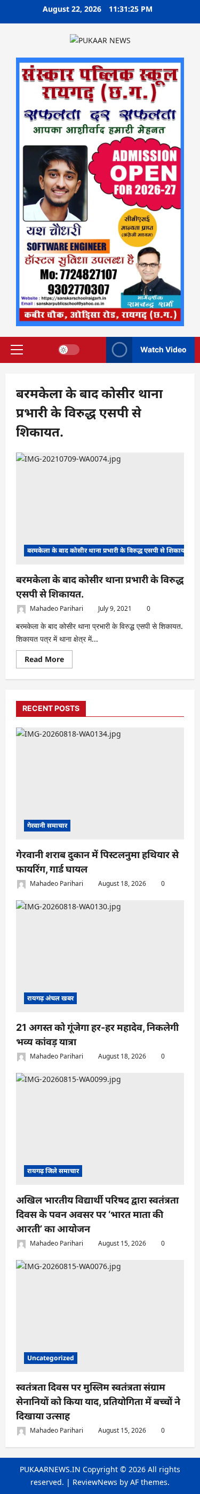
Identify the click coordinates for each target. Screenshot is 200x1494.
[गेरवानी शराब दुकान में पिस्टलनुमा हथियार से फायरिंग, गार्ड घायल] (100, 783)
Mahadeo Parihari (55, 608)
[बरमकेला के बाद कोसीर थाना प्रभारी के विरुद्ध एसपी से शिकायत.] (100, 508)
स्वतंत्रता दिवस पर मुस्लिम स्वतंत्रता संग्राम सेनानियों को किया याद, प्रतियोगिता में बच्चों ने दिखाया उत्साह (98, 1402)
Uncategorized (50, 1357)
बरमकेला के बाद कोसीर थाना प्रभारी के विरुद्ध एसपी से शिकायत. (108, 550)
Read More (49, 660)
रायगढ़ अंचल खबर (50, 998)
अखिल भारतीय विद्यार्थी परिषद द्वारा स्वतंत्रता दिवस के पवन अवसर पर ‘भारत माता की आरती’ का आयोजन (97, 1214)
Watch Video (163, 349)
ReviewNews (95, 1482)
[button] (16, 349)
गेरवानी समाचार (47, 825)
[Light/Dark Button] (68, 349)
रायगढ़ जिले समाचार (53, 1170)
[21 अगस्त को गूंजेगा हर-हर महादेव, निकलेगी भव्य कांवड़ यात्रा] (100, 956)
